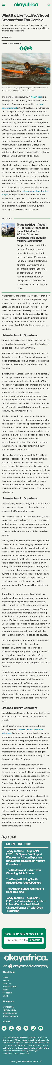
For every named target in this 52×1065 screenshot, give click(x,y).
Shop (5, 996)
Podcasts (7, 993)
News (5, 977)
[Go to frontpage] (26, 4)
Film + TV (7, 983)
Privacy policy (9, 1010)
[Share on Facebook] (21, 48)
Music (6, 980)
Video (6, 990)
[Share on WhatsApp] (30, 48)
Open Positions (10, 1016)
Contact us (8, 1007)
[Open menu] (3, 4)
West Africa (36, 97)
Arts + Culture (9, 986)
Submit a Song (10, 1013)
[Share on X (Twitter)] (26, 48)
